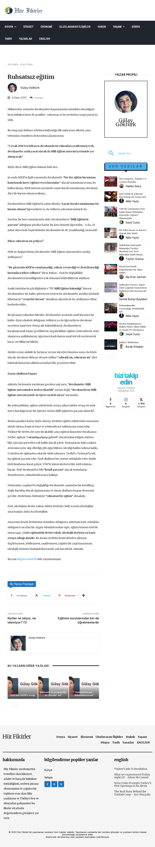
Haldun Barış (133, 186)
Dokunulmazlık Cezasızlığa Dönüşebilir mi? (131, 308)
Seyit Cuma (133, 222)
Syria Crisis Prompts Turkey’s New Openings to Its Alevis (132, 784)
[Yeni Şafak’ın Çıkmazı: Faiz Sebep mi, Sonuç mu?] (110, 196)
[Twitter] (61, 784)
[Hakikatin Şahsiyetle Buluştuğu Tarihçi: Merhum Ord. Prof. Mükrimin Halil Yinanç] (110, 248)
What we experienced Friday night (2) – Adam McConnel (132, 776)
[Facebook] (47, 784)
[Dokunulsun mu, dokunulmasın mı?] (84, 685)
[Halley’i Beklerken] (110, 344)
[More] (84, 595)
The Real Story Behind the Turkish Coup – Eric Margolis (132, 793)
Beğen (110, 398)
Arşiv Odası (26, 64)
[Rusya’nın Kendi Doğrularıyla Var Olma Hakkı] (110, 269)
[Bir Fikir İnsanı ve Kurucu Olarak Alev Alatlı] (110, 233)
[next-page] (16, 705)
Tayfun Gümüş (134, 258)
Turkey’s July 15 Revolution (130, 769)
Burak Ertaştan (134, 346)
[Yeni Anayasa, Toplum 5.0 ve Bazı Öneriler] (110, 181)
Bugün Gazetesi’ (27, 559)
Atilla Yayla (132, 201)
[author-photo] (122, 185)
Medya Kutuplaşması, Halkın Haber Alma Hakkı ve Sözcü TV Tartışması (132, 326)
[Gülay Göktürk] (14, 87)
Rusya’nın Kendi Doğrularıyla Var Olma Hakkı (130, 269)
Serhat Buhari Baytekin (133, 299)
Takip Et (126, 398)
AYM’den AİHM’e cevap (22, 695)
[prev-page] (10, 705)
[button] (117, 153)
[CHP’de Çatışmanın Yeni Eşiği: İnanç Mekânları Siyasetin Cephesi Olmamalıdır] (110, 211)
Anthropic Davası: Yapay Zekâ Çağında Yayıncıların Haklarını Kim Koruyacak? (133, 287)
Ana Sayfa (13, 64)
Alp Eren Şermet (136, 277)
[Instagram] (54, 784)
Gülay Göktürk (30, 87)
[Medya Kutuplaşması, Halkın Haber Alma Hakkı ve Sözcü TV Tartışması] (110, 326)
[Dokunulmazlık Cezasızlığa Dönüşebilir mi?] (110, 308)
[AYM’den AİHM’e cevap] (23, 685)
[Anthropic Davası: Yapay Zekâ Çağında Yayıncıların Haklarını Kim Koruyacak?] (110, 287)
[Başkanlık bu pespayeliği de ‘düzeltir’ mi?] (53, 685)
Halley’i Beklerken (129, 342)
